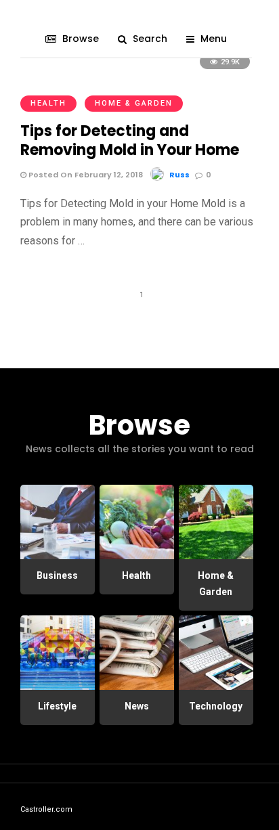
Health (48, 103)
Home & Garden (134, 103)
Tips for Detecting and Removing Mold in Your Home (129, 141)
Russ (179, 174)
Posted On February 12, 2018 (84, 174)
